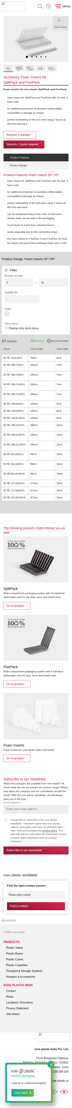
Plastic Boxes (14, 953)
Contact (11, 990)
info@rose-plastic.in (56, 1080)
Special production (60, 341)
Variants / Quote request (22, 144)
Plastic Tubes (14, 947)
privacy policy (49, 830)
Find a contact (19, 906)
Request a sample (18, 134)
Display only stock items (24, 328)
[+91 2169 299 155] (49, 6)
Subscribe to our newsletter (24, 850)
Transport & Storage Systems (24, 970)
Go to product (15, 605)
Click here (20, 1092)
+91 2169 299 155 (49, 6)
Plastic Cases (14, 959)
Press (9, 996)
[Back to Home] (13, 6)
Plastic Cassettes (17, 965)
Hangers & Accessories (20, 976)
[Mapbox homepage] (8, 920)
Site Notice (13, 1014)
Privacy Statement (17, 1008)
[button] (27, 57)
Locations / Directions (19, 1002)
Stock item (39, 341)
